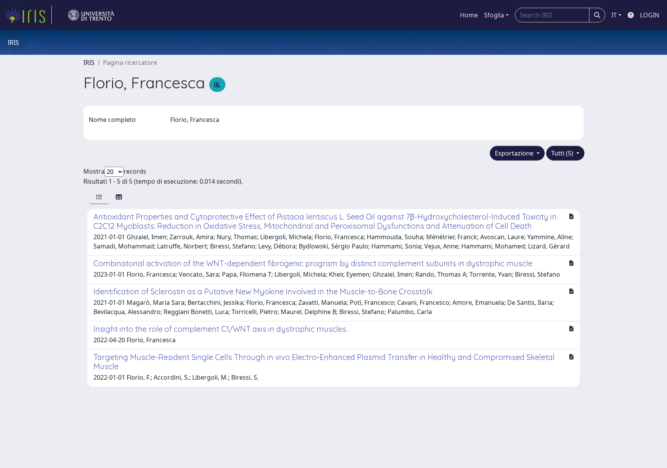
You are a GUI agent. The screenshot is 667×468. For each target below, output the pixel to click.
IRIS (89, 62)
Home (469, 15)
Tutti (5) (563, 153)
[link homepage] (28, 15)
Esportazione (515, 153)
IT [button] (614, 15)
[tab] (99, 196)
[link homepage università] (91, 15)
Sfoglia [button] (494, 15)
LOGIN (649, 15)
